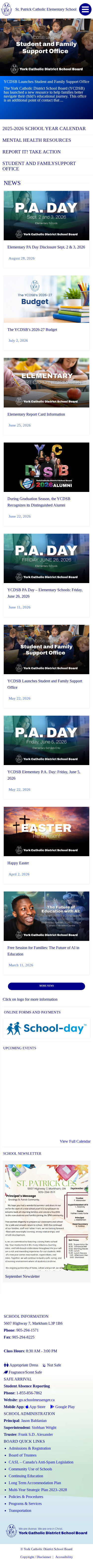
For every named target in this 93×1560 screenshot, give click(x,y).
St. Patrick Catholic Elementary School (45, 9)
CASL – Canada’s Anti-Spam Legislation (41, 1462)
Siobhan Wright (44, 1427)
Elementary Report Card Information (36, 414)
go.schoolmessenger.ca (37, 1400)
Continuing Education (26, 1476)
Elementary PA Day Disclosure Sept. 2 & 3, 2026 (46, 247)
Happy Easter (18, 863)
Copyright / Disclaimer (35, 1557)
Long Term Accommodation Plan (35, 1483)
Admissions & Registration (30, 1448)
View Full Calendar (75, 1141)
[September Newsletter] (46, 1218)
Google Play (64, 1407)
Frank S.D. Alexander (35, 1434)
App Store (37, 1407)
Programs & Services (25, 1503)
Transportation (20, 1510)
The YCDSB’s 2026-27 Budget (32, 329)
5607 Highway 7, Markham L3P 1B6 (33, 1323)
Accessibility (64, 1557)
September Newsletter (22, 1276)
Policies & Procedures (26, 1497)
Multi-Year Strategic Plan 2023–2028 (38, 1490)
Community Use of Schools (30, 1469)
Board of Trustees (22, 1455)
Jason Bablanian (34, 1420)
